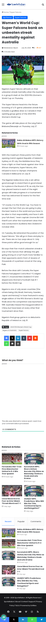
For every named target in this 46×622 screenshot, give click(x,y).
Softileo (34, 605)
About (17, 601)
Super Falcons (15, 12)
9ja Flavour (7, 17)
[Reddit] (35, 338)
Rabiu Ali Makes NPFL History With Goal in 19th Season (30, 530)
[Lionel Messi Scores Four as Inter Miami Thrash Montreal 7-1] (12, 490)
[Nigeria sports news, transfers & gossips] (16, 4)
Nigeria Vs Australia (9, 330)
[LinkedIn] (18, 338)
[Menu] (3, 5)
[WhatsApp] (6, 343)
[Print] (18, 343)
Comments (36, 521)
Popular (21, 521)
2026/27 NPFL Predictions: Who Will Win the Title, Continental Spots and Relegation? (34, 503)
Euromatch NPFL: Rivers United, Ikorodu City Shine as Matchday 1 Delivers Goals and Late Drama (34, 472)
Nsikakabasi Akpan (11, 48)
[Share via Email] (12, 343)
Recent (8, 521)
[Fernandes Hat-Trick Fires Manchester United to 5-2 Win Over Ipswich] (12, 458)
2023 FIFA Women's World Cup (20, 327)
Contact (24, 601)
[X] (12, 338)
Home (6, 12)
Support (32, 601)
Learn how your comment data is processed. (21, 422)
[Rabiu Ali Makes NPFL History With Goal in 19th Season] (8, 143)
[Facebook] (6, 338)
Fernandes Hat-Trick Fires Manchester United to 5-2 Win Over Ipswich (11, 470)
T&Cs (17, 605)
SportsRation (9, 601)
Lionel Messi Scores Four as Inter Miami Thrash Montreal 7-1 (11, 501)
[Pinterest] (29, 338)
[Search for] (43, 5)
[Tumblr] (23, 338)
